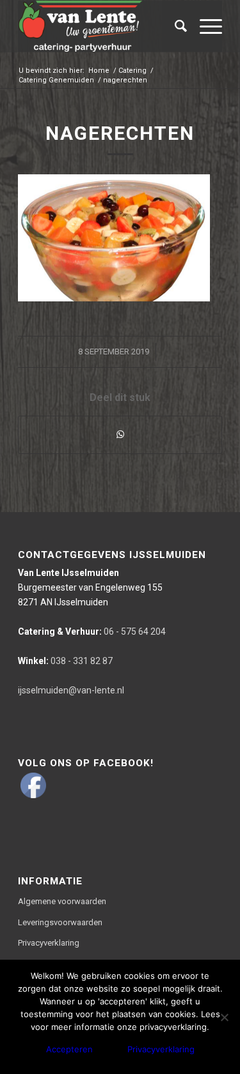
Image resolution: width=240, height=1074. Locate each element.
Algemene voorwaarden (62, 901)
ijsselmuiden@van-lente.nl (71, 690)
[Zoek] (174, 26)
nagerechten (120, 133)
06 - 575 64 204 (92, 631)
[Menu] (204, 26)
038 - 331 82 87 (65, 661)
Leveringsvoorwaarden (60, 922)
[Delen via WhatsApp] (120, 434)
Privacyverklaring (48, 943)
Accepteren (69, 1049)
